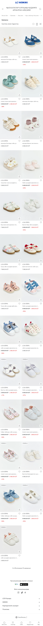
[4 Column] (37, 24)
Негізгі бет (5, 15)
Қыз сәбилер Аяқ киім (32, 15)
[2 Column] (33, 24)
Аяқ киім (20, 15)
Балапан (12, 15)
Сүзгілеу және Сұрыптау (10, 24)
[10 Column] (40, 24)
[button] (19, 53)
